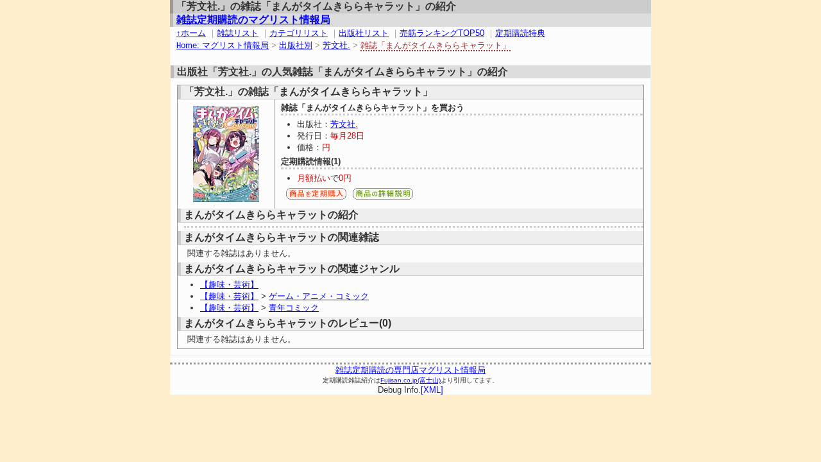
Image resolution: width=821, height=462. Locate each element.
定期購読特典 (520, 33)
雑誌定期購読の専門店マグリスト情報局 (410, 370)
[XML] (432, 390)
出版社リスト (364, 33)
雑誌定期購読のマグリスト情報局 (253, 19)
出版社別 (295, 45)
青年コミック (294, 307)
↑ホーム (191, 33)
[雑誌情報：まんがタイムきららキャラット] (383, 197)
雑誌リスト (237, 33)
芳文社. (336, 45)
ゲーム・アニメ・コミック (319, 296)
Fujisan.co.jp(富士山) (410, 380)
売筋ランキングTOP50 (442, 33)
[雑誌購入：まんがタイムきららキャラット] (316, 197)
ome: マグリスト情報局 (222, 45)
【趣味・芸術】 (229, 284)
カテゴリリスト (298, 33)
